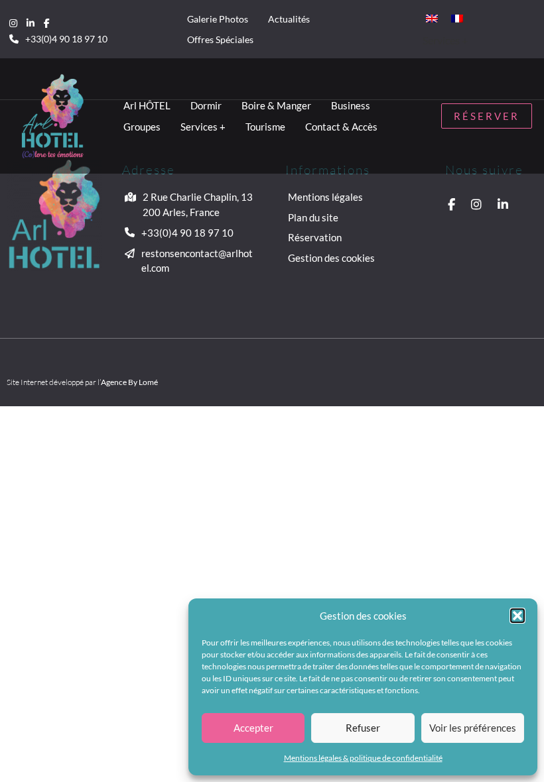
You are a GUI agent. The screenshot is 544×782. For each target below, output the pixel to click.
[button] (517, 615)
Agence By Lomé (129, 382)
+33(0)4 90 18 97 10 (66, 38)
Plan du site (313, 217)
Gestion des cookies (331, 258)
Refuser (363, 728)
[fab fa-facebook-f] (47, 22)
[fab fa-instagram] (13, 22)
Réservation (315, 237)
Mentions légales (325, 197)
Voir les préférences (472, 728)
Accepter (253, 728)
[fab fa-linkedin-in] (30, 22)
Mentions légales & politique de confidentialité (363, 758)
